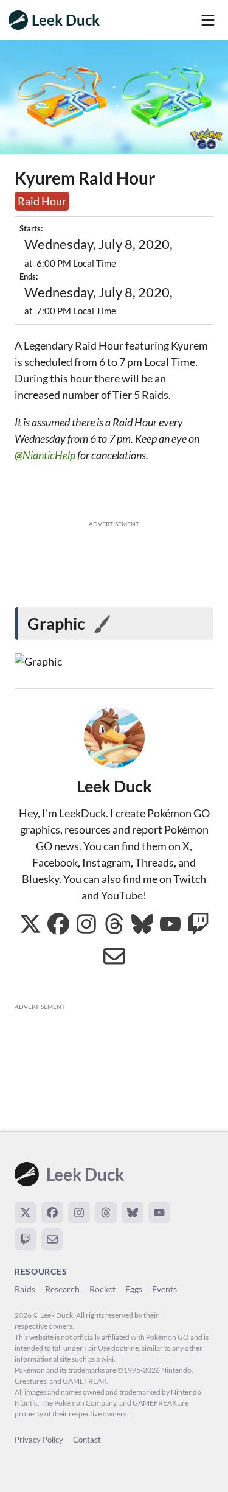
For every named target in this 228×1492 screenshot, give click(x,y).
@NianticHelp (45, 455)
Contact (87, 1439)
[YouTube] (159, 1212)
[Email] (52, 1239)
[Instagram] (79, 1212)
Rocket (102, 1289)
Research (62, 1289)
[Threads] (106, 1212)
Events (164, 1289)
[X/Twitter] (25, 1212)
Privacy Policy (39, 1439)
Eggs (133, 1289)
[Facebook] (52, 1212)
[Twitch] (25, 1239)
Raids (25, 1289)
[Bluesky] (132, 1212)
